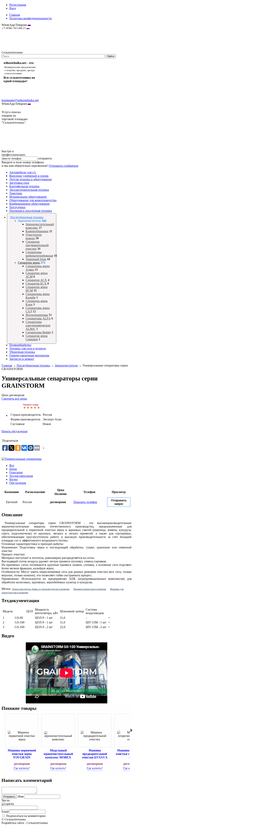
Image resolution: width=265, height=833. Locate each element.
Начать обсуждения (14, 431)
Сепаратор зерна (29, 262)
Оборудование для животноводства (32, 200)
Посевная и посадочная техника (30, 210)
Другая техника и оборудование (30, 179)
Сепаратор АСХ (36, 280)
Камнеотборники (37, 231)
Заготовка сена (19, 182)
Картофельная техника (24, 186)
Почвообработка (20, 345)
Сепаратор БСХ (36, 283)
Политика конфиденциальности (30, 18)
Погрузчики (17, 207)
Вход (12, 8)
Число (6, 800)
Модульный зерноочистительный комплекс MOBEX (58, 754)
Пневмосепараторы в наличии (89, 589)
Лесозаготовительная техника (29, 189)
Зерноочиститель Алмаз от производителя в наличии (40, 589)
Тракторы (15, 193)
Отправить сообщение (63, 165)
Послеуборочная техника (26, 217)
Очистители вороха (34, 236)
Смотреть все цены (14, 398)
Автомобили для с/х (22, 172)
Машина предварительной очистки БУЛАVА (94, 754)
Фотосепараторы (37, 315)
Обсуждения (17, 482)
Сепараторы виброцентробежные (39, 253)
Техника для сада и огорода (27, 348)
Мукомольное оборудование (28, 196)
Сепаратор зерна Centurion (37, 337)
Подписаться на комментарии (26, 816)
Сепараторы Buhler (38, 332)
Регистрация (17, 4)
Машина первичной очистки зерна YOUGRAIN (22, 754)
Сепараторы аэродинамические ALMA (38, 325)
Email (5, 811)
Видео (13, 479)
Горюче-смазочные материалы (29, 355)
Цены (13, 469)
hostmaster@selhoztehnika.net (15, 31)
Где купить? (22, 768)
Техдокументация (21, 476)
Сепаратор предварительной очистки (37, 245)
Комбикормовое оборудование (29, 203)
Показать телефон (85, 502)
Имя (20, 796)
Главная (14, 14)
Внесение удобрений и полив (28, 175)
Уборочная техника (22, 352)
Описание (16, 472)
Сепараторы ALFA (38, 318)
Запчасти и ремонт (21, 359)
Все (11, 465)
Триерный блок (36, 259)
